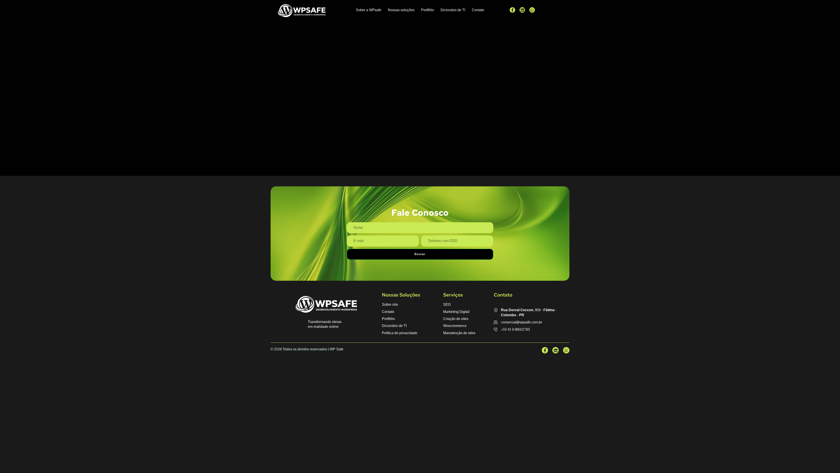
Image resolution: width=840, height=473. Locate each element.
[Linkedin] (522, 10)
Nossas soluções (401, 10)
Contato (478, 10)
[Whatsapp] (532, 10)
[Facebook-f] (512, 10)
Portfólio (427, 10)
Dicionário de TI (453, 10)
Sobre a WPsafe (368, 10)
